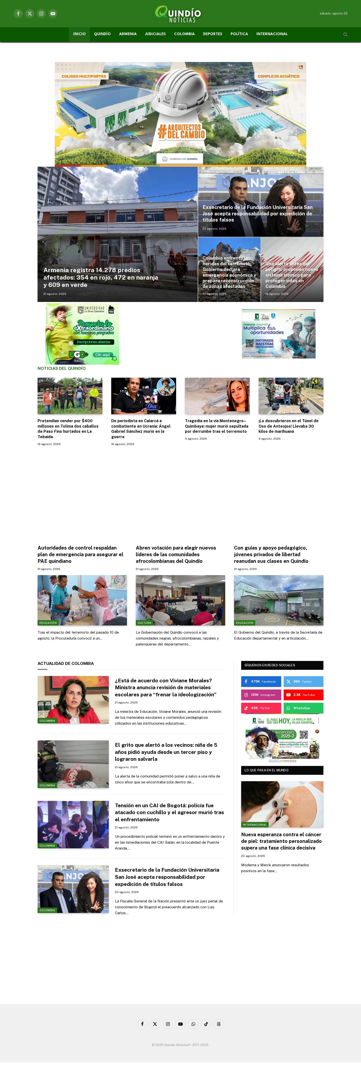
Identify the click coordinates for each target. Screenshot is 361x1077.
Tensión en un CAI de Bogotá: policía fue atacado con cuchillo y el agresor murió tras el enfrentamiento (169, 812)
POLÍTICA (239, 34)
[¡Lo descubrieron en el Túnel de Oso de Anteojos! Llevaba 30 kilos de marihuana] (291, 396)
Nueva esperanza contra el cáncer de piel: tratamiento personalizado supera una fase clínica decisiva (281, 841)
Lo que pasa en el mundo (267, 770)
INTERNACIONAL (272, 34)
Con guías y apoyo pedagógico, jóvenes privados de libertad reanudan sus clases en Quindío (271, 554)
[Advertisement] (180, 494)
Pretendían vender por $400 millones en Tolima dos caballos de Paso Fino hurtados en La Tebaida (68, 429)
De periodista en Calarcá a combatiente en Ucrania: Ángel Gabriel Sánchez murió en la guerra (140, 429)
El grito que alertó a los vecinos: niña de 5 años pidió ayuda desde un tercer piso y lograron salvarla (166, 752)
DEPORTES (212, 34)
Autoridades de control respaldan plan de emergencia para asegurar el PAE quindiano (80, 554)
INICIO (79, 34)
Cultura (144, 622)
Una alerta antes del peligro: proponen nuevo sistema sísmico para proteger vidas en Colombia (291, 275)
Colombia (47, 720)
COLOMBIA (184, 34)
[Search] (344, 34)
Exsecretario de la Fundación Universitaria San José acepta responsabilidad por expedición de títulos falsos (258, 213)
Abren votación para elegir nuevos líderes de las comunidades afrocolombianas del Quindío (176, 554)
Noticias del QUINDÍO (62, 368)
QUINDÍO (102, 34)
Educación (48, 622)
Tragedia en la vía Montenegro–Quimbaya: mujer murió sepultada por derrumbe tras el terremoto (216, 426)
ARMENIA (128, 34)
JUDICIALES (155, 34)
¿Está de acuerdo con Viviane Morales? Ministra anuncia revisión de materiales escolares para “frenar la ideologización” (165, 687)
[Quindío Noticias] (180, 13)
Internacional (255, 824)
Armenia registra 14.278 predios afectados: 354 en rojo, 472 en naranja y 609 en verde (100, 277)
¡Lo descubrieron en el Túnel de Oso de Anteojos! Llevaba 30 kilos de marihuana (289, 426)
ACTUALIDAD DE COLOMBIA (66, 663)
